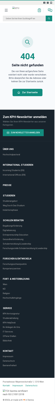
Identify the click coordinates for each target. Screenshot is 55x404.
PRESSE (7, 185)
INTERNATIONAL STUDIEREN (18, 165)
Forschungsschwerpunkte (15, 264)
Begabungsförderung (12, 226)
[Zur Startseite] (19, 10)
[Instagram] (48, 2)
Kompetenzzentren (12, 268)
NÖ (4, 289)
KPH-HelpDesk (9, 323)
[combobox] (24, 18)
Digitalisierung (9, 230)
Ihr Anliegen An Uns (11, 327)
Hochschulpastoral (11, 154)
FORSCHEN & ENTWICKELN (17, 258)
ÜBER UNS (8, 149)
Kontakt (8, 351)
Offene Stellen (9, 336)
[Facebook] (44, 2)
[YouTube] (51, 2)
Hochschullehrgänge (12, 298)
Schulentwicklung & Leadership (17, 244)
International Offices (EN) (14, 175)
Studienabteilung (10, 318)
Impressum (8, 356)
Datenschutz (9, 361)
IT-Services (8, 332)
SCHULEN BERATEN (13, 220)
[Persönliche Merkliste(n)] (39, 10)
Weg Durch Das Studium (14, 205)
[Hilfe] (50, 10)
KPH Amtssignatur (11, 314)
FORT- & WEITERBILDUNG (16, 279)
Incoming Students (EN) (14, 170)
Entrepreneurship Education (15, 235)
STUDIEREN (9, 195)
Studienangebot (10, 201)
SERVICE (7, 308)
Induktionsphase (10, 210)
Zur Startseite (30, 92)
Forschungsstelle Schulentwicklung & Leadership (25, 248)
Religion (6, 293)
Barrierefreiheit (10, 365)
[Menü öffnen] (6, 10)
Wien (5, 284)
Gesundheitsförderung (13, 239)
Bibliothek (7, 341)
